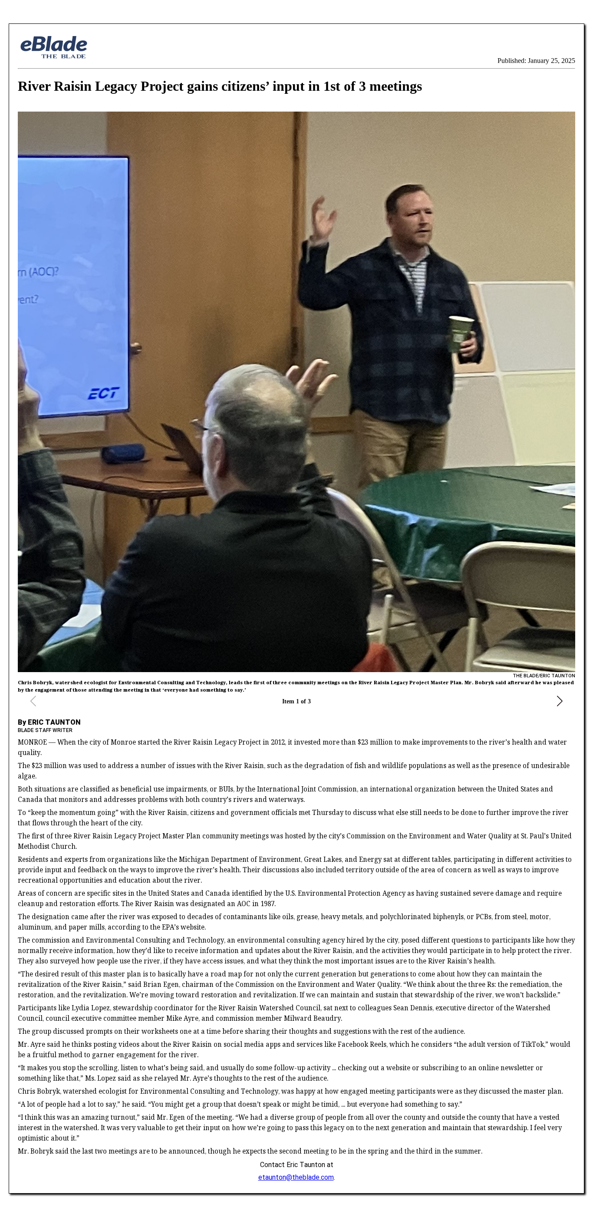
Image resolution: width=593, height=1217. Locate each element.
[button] (560, 701)
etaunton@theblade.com (296, 1176)
